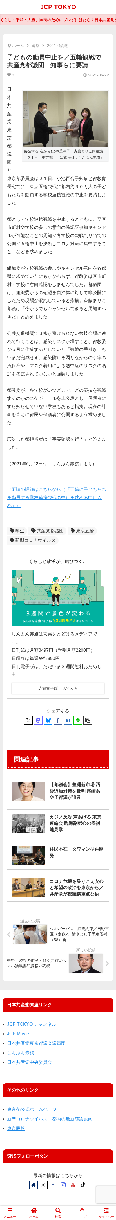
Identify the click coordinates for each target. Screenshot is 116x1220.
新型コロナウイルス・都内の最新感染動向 (50, 1119)
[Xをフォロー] (43, 1185)
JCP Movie (18, 1033)
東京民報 (16, 1128)
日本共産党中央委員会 (29, 1062)
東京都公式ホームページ (32, 1109)
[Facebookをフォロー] (53, 1185)
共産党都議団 (50, 530)
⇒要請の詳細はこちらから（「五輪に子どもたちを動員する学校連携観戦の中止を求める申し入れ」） (56, 497)
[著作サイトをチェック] (33, 1185)
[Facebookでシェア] (58, 720)
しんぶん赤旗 (20, 1052)
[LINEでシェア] (77, 720)
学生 (19, 530)
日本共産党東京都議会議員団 (36, 1043)
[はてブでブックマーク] (68, 720)
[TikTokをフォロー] (83, 1185)
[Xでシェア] (28, 720)
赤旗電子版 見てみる (58, 688)
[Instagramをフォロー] (63, 1185)
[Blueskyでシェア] (48, 720)
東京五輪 (85, 530)
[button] (87, 720)
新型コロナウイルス (35, 540)
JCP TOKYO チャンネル (31, 1024)
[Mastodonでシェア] (38, 720)
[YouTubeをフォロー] (73, 1185)
